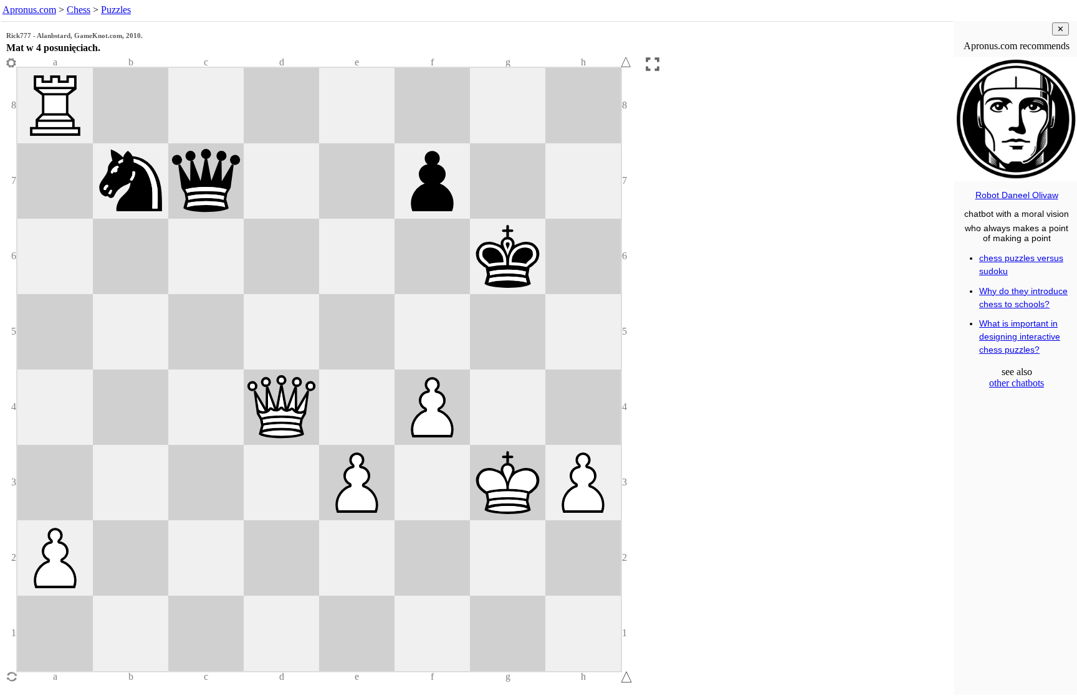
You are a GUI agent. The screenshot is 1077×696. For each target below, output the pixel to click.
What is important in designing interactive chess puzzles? (1019, 336)
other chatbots (1016, 383)
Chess (78, 9)
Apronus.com (29, 9)
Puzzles (116, 9)
